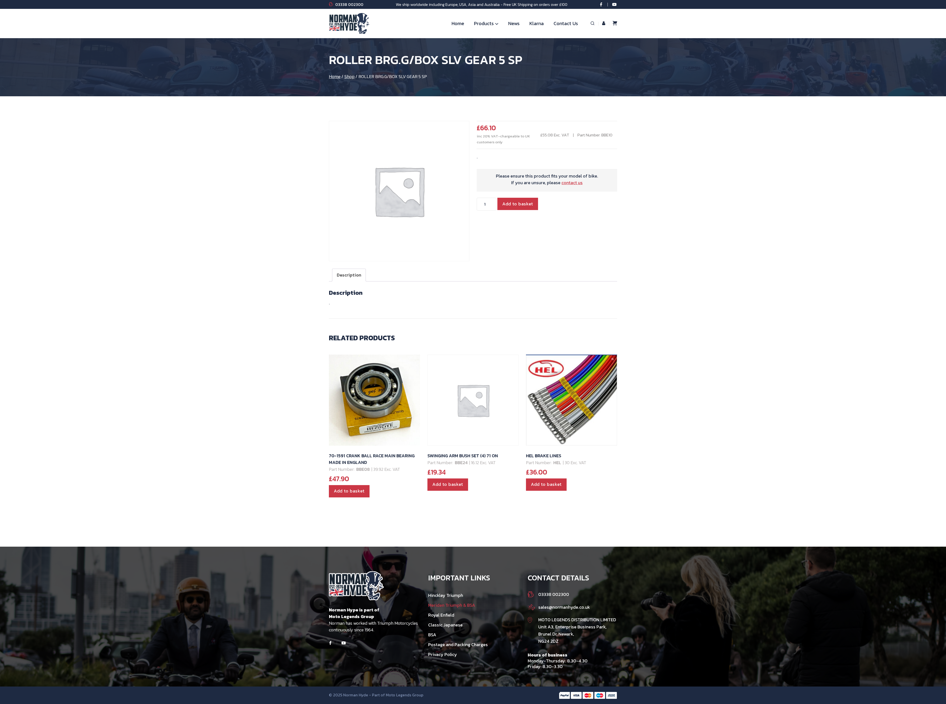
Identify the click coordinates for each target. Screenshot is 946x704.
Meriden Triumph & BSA (451, 605)
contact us (572, 182)
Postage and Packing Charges (458, 644)
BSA (432, 634)
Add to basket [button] (349, 491)
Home (458, 23)
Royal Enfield (441, 615)
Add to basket (517, 203)
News (514, 23)
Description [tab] (349, 275)
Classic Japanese (445, 625)
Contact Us (566, 23)
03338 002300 (349, 4)
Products (484, 23)
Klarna (536, 23)
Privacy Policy (442, 654)
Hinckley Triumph (445, 595)
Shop (349, 76)
